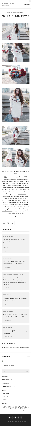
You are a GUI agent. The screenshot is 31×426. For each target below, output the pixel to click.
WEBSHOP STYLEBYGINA (9, 365)
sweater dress (22, 194)
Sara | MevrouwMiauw (10, 274)
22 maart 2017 (8, 336)
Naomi (5, 327)
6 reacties (20, 12)
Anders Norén (18, 423)
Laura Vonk (7, 295)
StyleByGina (8, 3)
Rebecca (6, 311)
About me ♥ (6, 393)
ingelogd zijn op (10, 347)
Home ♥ (5, 399)
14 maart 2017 (8, 304)
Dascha (5, 236)
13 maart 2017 (11, 12)
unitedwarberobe (7, 211)
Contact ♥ (5, 396)
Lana (4, 258)
